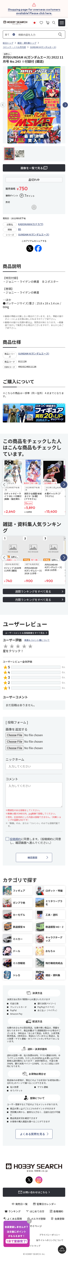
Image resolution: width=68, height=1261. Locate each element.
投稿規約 (15, 839)
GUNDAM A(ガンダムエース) (33, 234)
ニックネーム (15, 759)
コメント (12, 779)
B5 (19, 229)
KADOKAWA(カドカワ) (30, 224)
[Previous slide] (2, 104)
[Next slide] (65, 104)
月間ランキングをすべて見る (33, 600)
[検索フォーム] (53, 22)
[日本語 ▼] (34, 22)
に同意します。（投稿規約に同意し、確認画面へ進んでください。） (35, 841)
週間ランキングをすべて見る (33, 591)
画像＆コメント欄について (37, 639)
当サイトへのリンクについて (49, 1240)
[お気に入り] (41, 22)
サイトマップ (34, 1245)
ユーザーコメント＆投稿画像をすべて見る (25, 632)
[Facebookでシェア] (38, 248)
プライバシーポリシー (49, 1234)
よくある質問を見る (32, 1134)
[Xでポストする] (29, 248)
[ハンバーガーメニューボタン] (61, 22)
